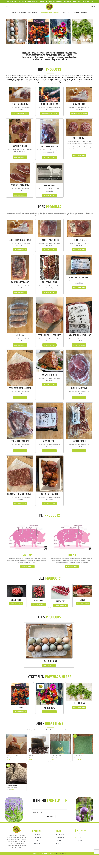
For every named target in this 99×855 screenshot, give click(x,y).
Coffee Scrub (32, 756)
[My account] (87, 6)
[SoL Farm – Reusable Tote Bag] (60, 744)
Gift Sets (53, 757)
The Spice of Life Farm (60, 853)
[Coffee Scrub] (38, 744)
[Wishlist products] (4, 6)
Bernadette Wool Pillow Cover (80, 756)
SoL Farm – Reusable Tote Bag (57, 756)
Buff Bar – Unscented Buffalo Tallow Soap (16, 756)
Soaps (14, 757)
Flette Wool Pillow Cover (12, 785)
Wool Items (76, 757)
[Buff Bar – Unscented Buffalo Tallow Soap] (16, 744)
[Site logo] (49, 6)
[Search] (7, 6)
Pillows (81, 757)
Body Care (9, 757)
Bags (57, 757)
